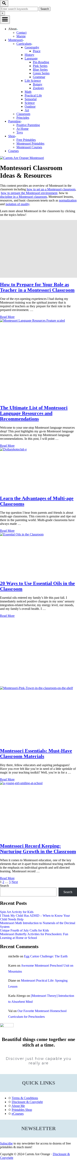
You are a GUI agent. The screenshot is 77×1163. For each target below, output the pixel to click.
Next (14, 882)
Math (28, 91)
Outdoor (30, 106)
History (29, 54)
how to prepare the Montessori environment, (29, 193)
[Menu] (5, 19)
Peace (36, 51)
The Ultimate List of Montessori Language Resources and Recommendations (34, 413)
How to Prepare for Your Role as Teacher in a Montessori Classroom (37, 287)
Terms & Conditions (25, 1098)
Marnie (21, 36)
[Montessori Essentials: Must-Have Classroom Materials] (38, 715)
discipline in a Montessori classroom (23, 196)
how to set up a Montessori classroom (51, 189)
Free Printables (26, 140)
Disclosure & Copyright (27, 1102)
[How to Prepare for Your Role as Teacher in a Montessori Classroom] (38, 249)
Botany (37, 84)
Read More (7, 317)
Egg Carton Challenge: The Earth (46, 956)
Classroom (23, 114)
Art (27, 110)
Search (4, 885)
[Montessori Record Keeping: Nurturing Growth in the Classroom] (38, 810)
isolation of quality (17, 204)
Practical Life (33, 95)
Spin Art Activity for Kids (16, 912)
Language (31, 58)
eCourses (18, 1113)
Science (30, 103)
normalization (68, 200)
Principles (22, 117)
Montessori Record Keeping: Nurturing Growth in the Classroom (38, 848)
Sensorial (31, 99)
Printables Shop (22, 1109)
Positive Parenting (28, 125)
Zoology (38, 88)
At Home (22, 128)
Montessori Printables (30, 143)
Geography (32, 47)
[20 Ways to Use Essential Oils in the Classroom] (38, 555)
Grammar (39, 77)
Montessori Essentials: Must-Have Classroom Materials (36, 753)
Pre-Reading (41, 62)
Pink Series (40, 66)
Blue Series (40, 69)
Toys (19, 132)
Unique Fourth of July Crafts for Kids (24, 930)
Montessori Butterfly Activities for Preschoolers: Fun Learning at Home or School (34, 936)
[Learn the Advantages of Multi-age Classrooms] (38, 470)
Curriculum (23, 43)
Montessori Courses (29, 147)
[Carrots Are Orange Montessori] (22, 158)
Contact (21, 32)
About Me (18, 1106)
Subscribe (6, 1143)
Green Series (41, 73)
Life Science (33, 80)
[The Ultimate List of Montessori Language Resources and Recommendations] (38, 360)
